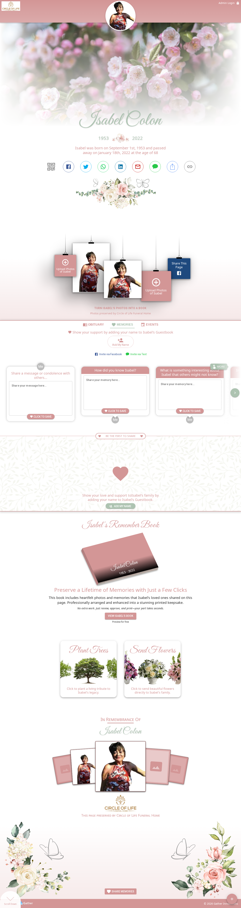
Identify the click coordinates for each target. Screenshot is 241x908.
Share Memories (122, 891)
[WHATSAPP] (103, 166)
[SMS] (155, 166)
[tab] (93, 324)
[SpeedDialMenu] (232, 899)
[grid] (120, 271)
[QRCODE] (51, 166)
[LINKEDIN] (120, 166)
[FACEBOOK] (68, 166)
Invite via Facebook (110, 354)
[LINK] (189, 166)
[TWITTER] (86, 166)
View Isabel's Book (120, 615)
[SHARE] (172, 166)
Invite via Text (138, 354)
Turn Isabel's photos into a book (120, 308)
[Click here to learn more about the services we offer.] (120, 804)
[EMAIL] (137, 166)
